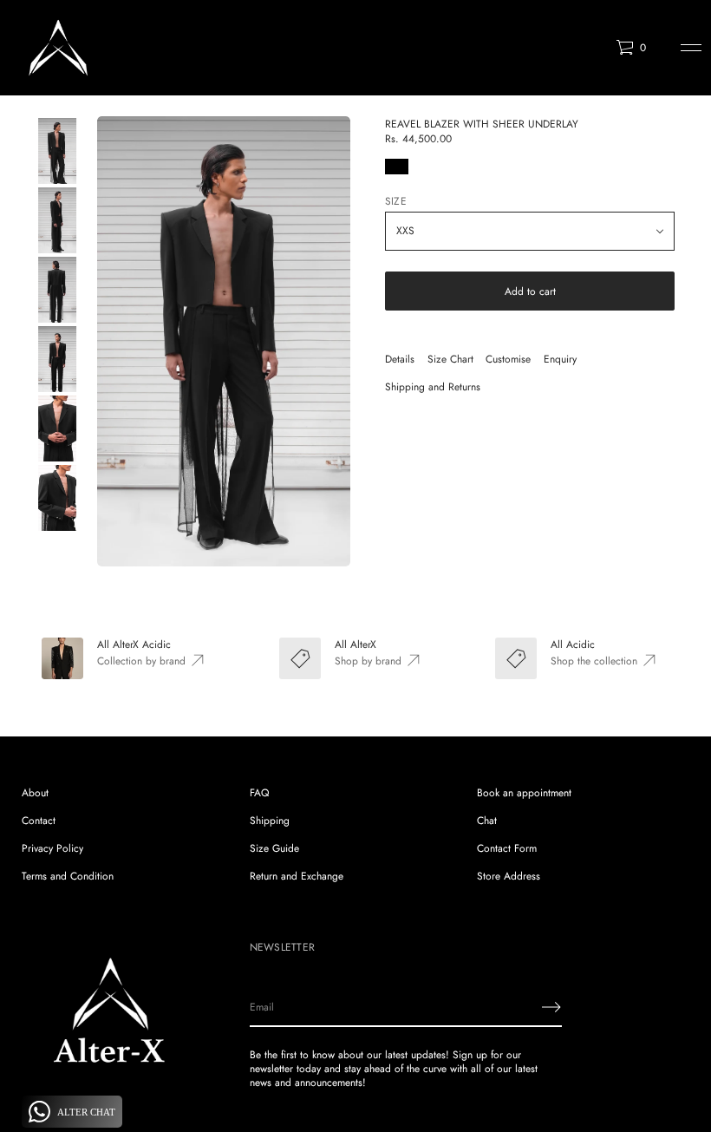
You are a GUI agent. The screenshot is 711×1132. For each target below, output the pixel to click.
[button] (631, 48)
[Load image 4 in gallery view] (55, 359)
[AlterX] (58, 47)
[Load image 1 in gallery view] (55, 151)
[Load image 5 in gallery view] (55, 428)
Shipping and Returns (432, 387)
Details (399, 359)
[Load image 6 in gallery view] (55, 498)
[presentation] (223, 341)
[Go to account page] (596, 51)
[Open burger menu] (691, 48)
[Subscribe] (551, 1007)
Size (396, 201)
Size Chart (450, 359)
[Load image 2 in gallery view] (55, 220)
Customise (508, 359)
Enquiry (560, 359)
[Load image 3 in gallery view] (55, 290)
